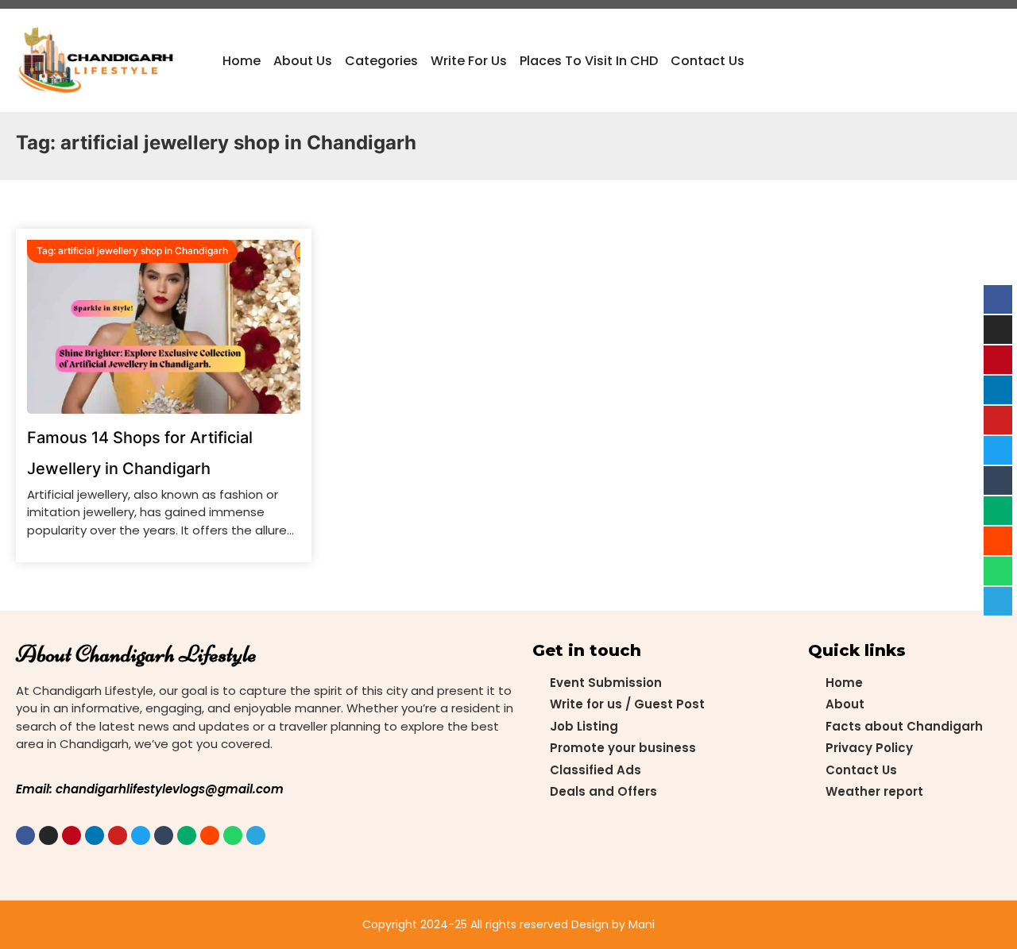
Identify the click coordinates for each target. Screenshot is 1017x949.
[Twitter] (140, 835)
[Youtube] (117, 835)
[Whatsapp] (232, 835)
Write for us (469, 61)
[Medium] (186, 835)
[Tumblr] (163, 835)
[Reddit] (209, 835)
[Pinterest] (71, 835)
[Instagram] (48, 835)
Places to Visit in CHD (589, 61)
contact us (707, 61)
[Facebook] (25, 835)
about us (302, 61)
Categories (381, 61)
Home (241, 61)
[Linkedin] (94, 835)
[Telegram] (255, 835)
